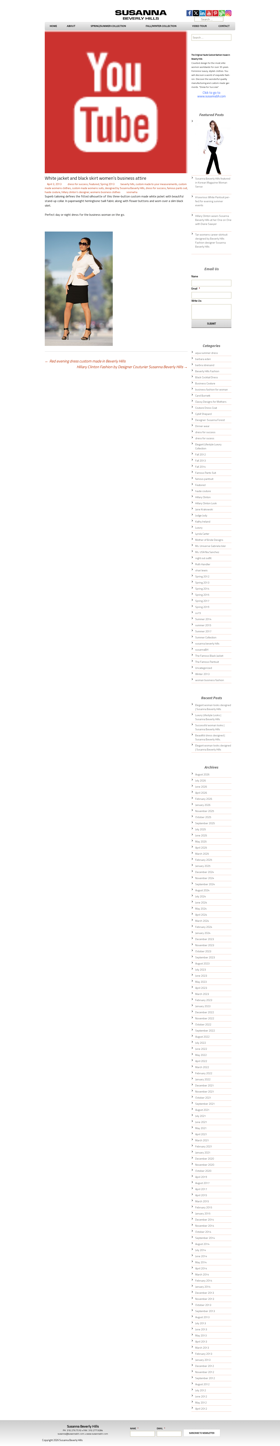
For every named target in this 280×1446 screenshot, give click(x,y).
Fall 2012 (200, 454)
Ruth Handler (202, 564)
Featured (94, 184)
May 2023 (201, 982)
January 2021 (202, 1152)
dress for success (78, 184)
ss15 (198, 613)
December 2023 (204, 939)
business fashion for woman (211, 389)
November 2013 (204, 1299)
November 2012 (204, 1372)
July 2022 (200, 1043)
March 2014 (202, 1274)
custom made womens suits (88, 188)
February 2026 (203, 799)
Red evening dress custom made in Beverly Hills (85, 361)
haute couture (52, 192)
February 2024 (203, 927)
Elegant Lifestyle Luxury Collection (208, 446)
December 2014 (204, 1220)
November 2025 (204, 811)
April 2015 (201, 1195)
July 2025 (200, 829)
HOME (53, 26)
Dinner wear (202, 426)
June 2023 (201, 976)
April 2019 (201, 1177)
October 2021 (203, 1098)
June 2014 (201, 1256)
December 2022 (204, 1012)
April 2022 (201, 1061)
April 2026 (201, 793)
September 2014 (205, 1238)
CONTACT (224, 26)
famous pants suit (177, 188)
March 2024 (202, 921)
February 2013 (203, 1354)
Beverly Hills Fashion (207, 371)
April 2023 (201, 988)
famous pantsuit (204, 479)
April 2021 (201, 1134)
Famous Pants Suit (205, 473)
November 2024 (204, 878)
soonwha (131, 192)
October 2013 (203, 1305)
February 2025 (203, 860)
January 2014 (202, 1287)
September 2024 (205, 884)
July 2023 (200, 969)
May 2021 (201, 1128)
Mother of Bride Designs (209, 540)
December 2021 (204, 1085)
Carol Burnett (202, 396)
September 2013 (205, 1311)
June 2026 (201, 787)
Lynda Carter (202, 534)
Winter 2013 (202, 674)
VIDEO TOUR (199, 26)
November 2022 (204, 1018)
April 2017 (201, 1189)
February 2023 (203, 1000)
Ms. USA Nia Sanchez (207, 552)
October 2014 (203, 1232)
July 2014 (200, 1250)
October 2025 (203, 817)
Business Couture (205, 383)
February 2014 (203, 1280)
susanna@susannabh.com (71, 1434)
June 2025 (201, 835)
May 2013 (201, 1335)
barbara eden (203, 359)
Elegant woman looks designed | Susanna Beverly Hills (213, 707)
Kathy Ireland (202, 521)
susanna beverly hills (207, 643)
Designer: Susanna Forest (210, 420)
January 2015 (202, 1213)
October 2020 (203, 1171)
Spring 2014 (202, 589)
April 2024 (201, 915)
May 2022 (201, 1055)
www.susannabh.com (97, 1434)
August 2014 (202, 1244)
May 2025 (201, 841)
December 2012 (204, 1366)
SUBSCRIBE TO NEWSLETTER (201, 1433)
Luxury (198, 528)
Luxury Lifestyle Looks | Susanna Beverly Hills (208, 717)
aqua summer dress (206, 353)
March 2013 (202, 1348)
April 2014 (201, 1268)
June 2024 (201, 902)
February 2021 (203, 1146)
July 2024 (200, 896)
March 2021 (202, 1140)
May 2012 (201, 1402)
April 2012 (201, 1409)
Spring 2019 (202, 607)
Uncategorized (203, 668)
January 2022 (202, 1079)
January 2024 (202, 933)
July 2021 (200, 1116)
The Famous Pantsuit (207, 662)
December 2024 (204, 872)
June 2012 (201, 1396)
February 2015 (203, 1207)
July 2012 (200, 1390)
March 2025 (202, 854)
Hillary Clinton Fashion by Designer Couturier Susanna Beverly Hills (132, 367)
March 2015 (202, 1201)
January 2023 (202, 1006)
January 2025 (202, 866)
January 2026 (202, 805)
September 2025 (205, 823)
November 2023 (204, 945)
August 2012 (202, 1384)
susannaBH (201, 650)
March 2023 (202, 994)
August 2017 (202, 1183)
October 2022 (203, 1024)
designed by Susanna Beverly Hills (125, 188)
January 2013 (202, 1360)
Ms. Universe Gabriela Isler (210, 546)
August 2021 (202, 1110)
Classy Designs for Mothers (210, 402)
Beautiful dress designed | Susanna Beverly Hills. (210, 737)
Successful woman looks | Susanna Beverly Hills (209, 727)
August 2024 (202, 890)
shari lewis (201, 570)
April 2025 (201, 848)
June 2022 (201, 1049)
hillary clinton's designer (75, 192)
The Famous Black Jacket (209, 656)
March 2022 (202, 1067)
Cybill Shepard (203, 414)
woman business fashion (209, 680)
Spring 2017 (202, 601)
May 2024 (201, 909)
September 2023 (205, 957)
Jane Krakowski (204, 509)
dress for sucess (204, 438)
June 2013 (201, 1329)
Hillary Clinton (203, 497)
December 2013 (204, 1293)
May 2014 (201, 1262)
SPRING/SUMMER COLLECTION (108, 26)
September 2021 (205, 1104)
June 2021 (201, 1122)
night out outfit (203, 558)
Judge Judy (201, 515)
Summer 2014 (203, 619)
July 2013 (200, 1323)
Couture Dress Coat (206, 408)
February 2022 (203, 1073)
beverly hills (127, 184)
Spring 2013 (107, 184)
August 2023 (202, 963)
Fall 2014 (200, 467)
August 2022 (202, 1037)
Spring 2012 (202, 576)
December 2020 (204, 1159)
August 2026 (202, 774)
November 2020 (204, 1165)
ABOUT (71, 26)
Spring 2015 (202, 595)
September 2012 (205, 1378)
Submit (211, 323)
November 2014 (204, 1226)
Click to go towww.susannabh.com (211, 94)
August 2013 (202, 1317)
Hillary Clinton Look (206, 503)
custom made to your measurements (156, 184)
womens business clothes (105, 192)
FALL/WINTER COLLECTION (161, 26)
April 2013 (201, 1341)
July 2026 (200, 780)
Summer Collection (205, 637)
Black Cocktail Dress (206, 377)
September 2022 (205, 1030)
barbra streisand (204, 365)
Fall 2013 (200, 460)
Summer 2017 (203, 631)
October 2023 (203, 951)
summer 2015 (203, 625)
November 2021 (204, 1091)
